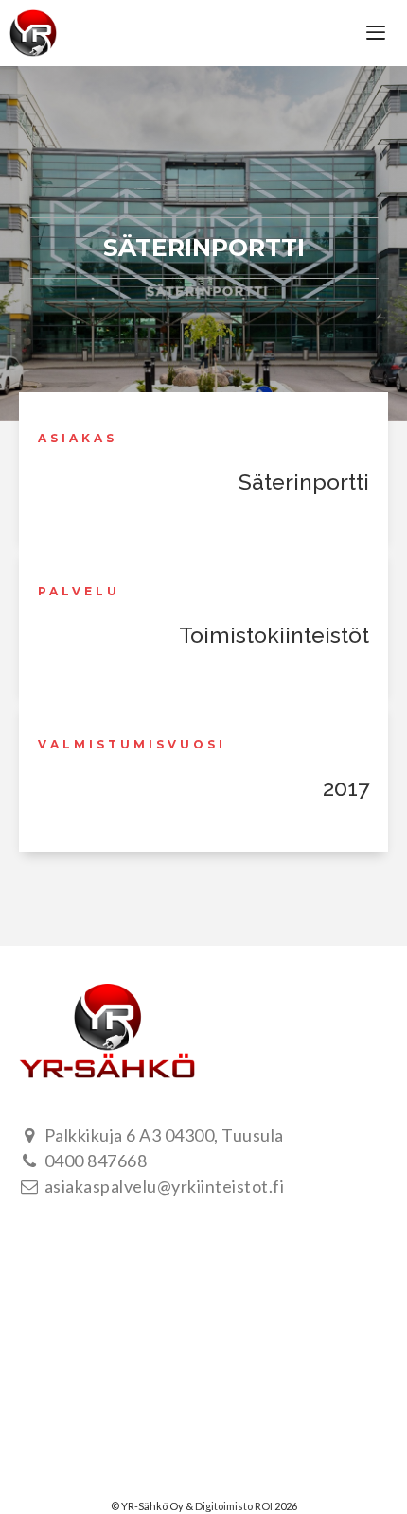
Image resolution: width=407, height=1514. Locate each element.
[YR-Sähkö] (33, 33)
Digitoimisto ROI (234, 1506)
